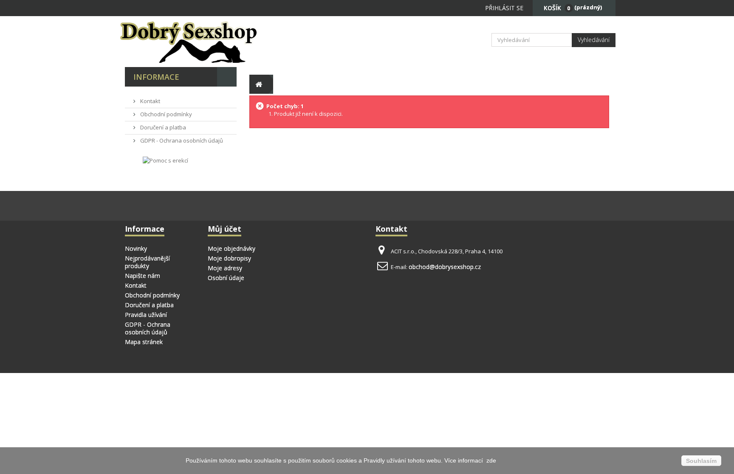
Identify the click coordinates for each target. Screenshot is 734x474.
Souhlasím (701, 460)
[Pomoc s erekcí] (165, 160)
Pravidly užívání (386, 460)
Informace (156, 77)
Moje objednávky (231, 248)
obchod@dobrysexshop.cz (445, 267)
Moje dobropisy (229, 258)
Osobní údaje (226, 278)
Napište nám (142, 276)
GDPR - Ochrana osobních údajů (181, 140)
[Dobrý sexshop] (201, 41)
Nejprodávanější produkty (147, 262)
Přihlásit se (504, 8)
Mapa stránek (144, 342)
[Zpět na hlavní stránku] (258, 84)
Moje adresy (225, 268)
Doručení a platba (162, 127)
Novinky (136, 248)
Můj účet (224, 229)
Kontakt (149, 101)
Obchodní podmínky (165, 114)
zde (490, 460)
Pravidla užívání (146, 315)
